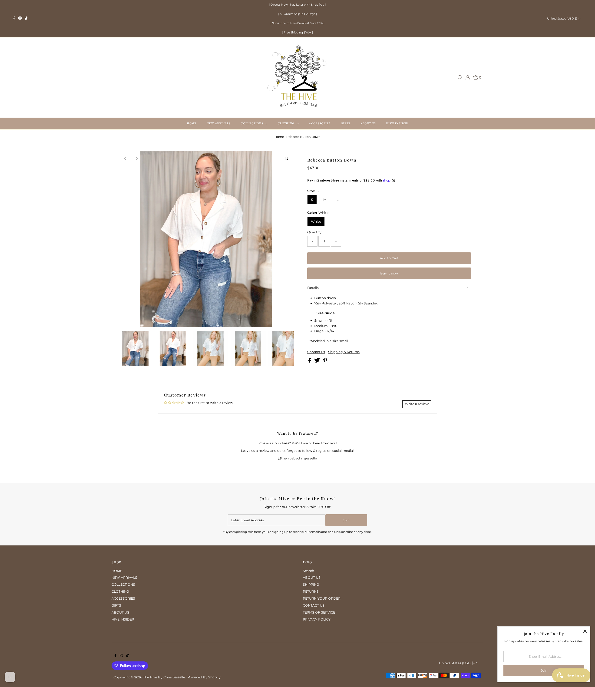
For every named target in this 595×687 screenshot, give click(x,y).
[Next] (137, 158)
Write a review (417, 404)
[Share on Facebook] (310, 361)
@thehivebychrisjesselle (297, 458)
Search (308, 571)
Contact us (316, 351)
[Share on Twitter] (317, 361)
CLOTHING (286, 123)
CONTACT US (313, 605)
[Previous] (125, 158)
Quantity (314, 232)
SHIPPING (311, 584)
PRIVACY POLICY (317, 619)
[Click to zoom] (286, 158)
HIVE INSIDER (397, 123)
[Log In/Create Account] (468, 77)
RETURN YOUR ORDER (321, 598)
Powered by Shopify (204, 677)
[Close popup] (585, 632)
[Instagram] (20, 18)
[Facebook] (14, 18)
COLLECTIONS (252, 123)
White (316, 221)
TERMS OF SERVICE (319, 612)
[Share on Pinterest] (325, 361)
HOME (191, 123)
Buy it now (389, 273)
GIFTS (345, 123)
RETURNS (311, 591)
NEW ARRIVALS (219, 123)
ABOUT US (368, 123)
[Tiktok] (26, 18)
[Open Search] (460, 77)
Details (313, 288)
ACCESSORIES (320, 123)
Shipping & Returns (344, 351)
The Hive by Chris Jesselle (164, 677)
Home (279, 137)
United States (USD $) (562, 18)
